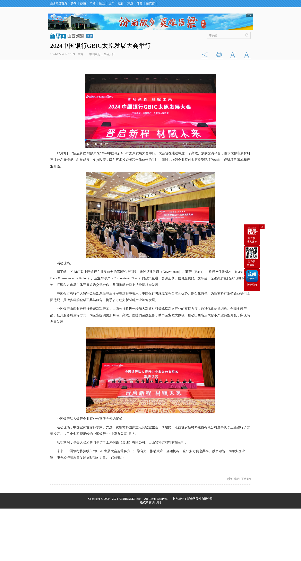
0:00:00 (97, 144)
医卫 (102, 3)
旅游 (130, 3)
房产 (111, 3)
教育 (121, 3)
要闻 (74, 3)
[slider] (202, 144)
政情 (83, 3)
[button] (88, 144)
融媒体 (150, 3)
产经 (92, 3)
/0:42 (105, 144)
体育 (140, 3)
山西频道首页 (58, 3)
